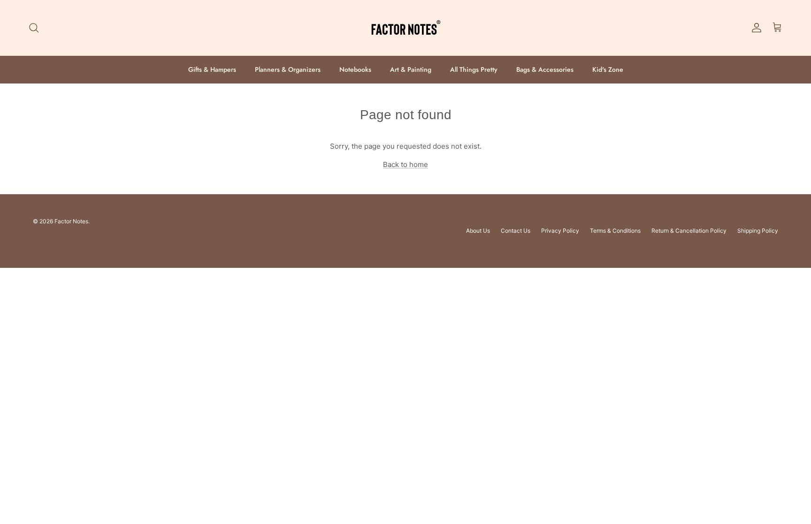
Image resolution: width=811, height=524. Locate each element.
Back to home (405, 164)
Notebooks (355, 69)
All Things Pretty (473, 69)
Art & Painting (410, 69)
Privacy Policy (560, 230)
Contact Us (515, 230)
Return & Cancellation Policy (689, 230)
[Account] (754, 27)
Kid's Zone (607, 69)
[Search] (33, 27)
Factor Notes (71, 221)
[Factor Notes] (405, 27)
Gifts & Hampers (212, 69)
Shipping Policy (757, 230)
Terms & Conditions (615, 230)
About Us (478, 230)
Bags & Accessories (545, 69)
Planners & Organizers (288, 69)
